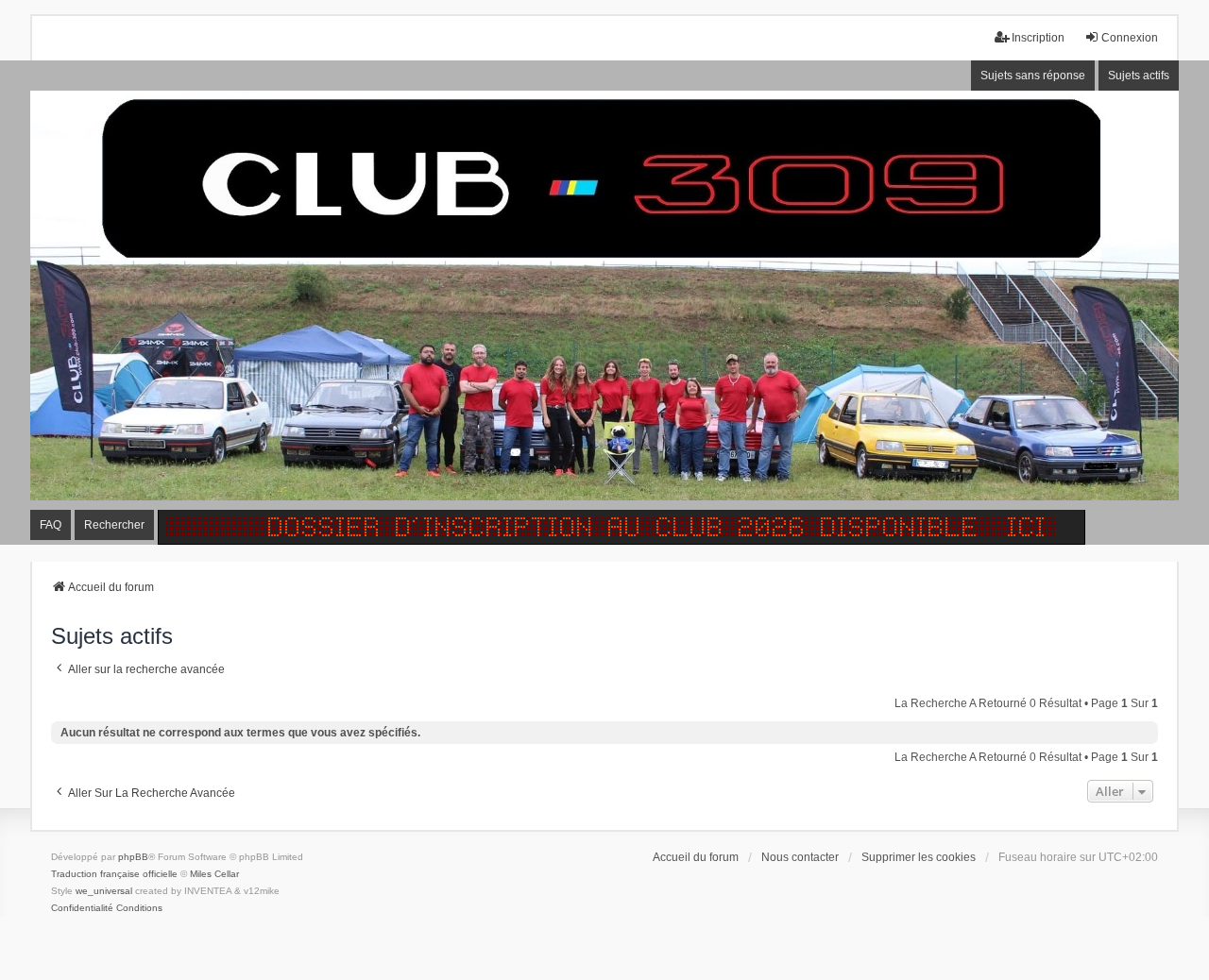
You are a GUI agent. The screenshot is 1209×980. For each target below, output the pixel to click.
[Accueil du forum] (604, 303)
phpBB (133, 857)
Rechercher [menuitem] (114, 525)
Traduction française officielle (114, 874)
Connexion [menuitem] (1129, 37)
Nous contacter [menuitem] (800, 857)
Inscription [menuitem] (1038, 37)
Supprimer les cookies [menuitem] (918, 857)
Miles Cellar (214, 874)
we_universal (104, 891)
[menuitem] (82, 908)
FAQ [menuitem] (50, 525)
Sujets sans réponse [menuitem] (1032, 75)
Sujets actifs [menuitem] (1138, 75)
